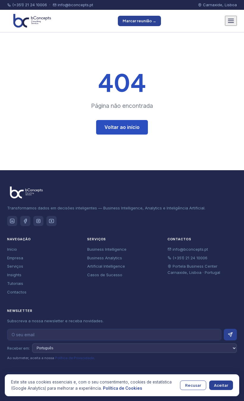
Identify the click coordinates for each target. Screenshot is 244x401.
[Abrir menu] (231, 21)
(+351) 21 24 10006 (29, 4)
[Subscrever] (230, 334)
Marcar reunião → (139, 20)
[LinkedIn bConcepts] (12, 221)
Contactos (16, 292)
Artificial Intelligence (106, 266)
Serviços (15, 266)
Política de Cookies (122, 388)
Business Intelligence (106, 249)
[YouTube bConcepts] (51, 221)
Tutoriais (15, 283)
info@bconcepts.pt (75, 4)
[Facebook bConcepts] (25, 221)
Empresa (15, 257)
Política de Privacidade (74, 358)
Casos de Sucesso (104, 274)
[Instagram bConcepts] (38, 221)
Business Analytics (104, 257)
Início (12, 249)
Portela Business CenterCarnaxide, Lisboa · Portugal (194, 269)
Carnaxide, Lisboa (219, 4)
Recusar (193, 385)
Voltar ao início (122, 127)
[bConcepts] (30, 21)
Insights (14, 274)
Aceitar (221, 385)
